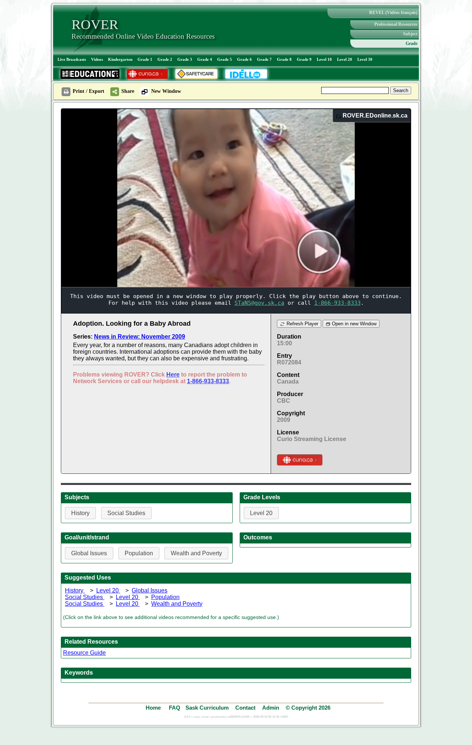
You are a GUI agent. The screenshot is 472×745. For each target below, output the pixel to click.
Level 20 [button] (261, 513)
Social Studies (84, 597)
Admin (270, 707)
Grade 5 (224, 59)
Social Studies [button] (126, 513)
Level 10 (324, 59)
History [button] (80, 513)
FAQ (174, 707)
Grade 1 (145, 59)
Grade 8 (284, 59)
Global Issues (149, 590)
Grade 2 (164, 59)
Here (173, 374)
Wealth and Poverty (176, 604)
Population (165, 597)
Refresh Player (301, 323)
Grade (411, 43)
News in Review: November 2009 (139, 336)
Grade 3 (184, 59)
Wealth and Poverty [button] (196, 553)
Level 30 (364, 59)
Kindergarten (120, 59)
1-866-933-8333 (208, 381)
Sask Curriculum (207, 707)
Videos (97, 59)
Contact (245, 707)
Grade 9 (304, 59)
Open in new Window (353, 323)
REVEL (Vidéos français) (393, 12)
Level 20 (344, 59)
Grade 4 (204, 59)
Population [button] (139, 553)
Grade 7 (264, 59)
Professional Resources (395, 24)
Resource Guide (84, 653)
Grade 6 (244, 59)
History (75, 590)
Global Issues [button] (89, 553)
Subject (410, 33)
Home (154, 707)
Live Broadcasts (72, 59)
